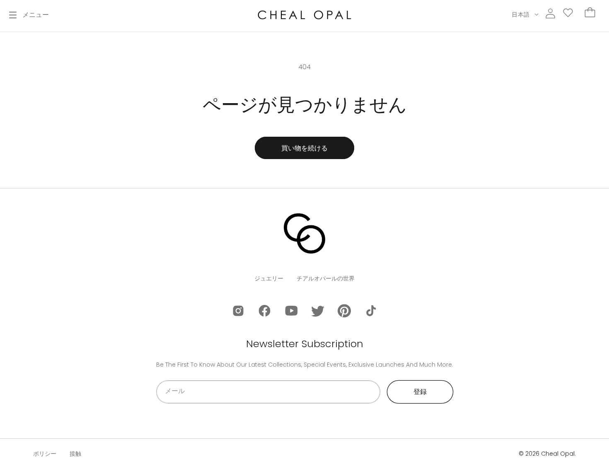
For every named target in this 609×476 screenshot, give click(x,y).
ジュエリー (268, 278)
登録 (420, 391)
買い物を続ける (304, 148)
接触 (75, 453)
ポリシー (44, 453)
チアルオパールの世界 (326, 278)
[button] (29, 15)
